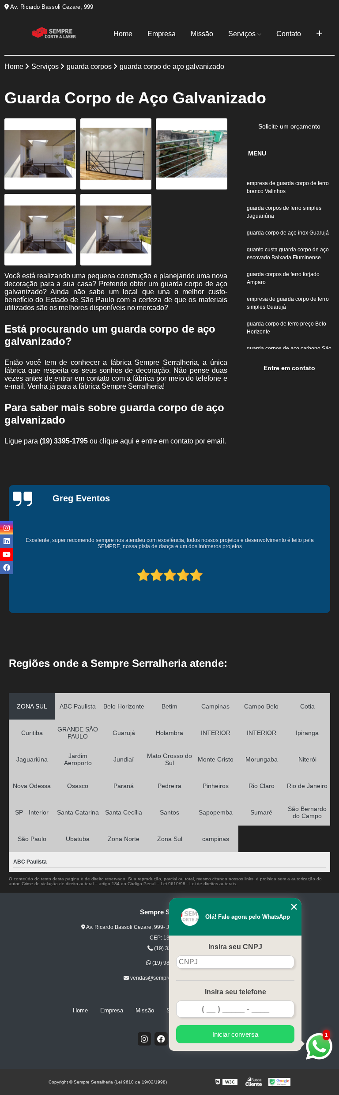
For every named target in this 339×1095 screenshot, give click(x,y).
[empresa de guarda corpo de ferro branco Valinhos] (40, 154)
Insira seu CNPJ (235, 947)
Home (122, 34)
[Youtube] (6, 554)
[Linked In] (6, 541)
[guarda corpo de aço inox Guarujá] (191, 154)
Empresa (161, 34)
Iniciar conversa (235, 1034)
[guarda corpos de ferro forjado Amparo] (116, 229)
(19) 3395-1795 (65, 441)
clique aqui (116, 441)
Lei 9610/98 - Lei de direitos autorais (198, 883)
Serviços (242, 34)
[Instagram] (144, 1039)
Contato (288, 34)
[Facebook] (161, 1039)
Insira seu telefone (235, 992)
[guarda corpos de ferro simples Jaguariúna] (116, 154)
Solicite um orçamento (289, 126)
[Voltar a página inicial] (54, 34)
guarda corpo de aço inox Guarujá (288, 233)
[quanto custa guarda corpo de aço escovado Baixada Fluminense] (40, 229)
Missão (202, 34)
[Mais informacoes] (319, 34)
